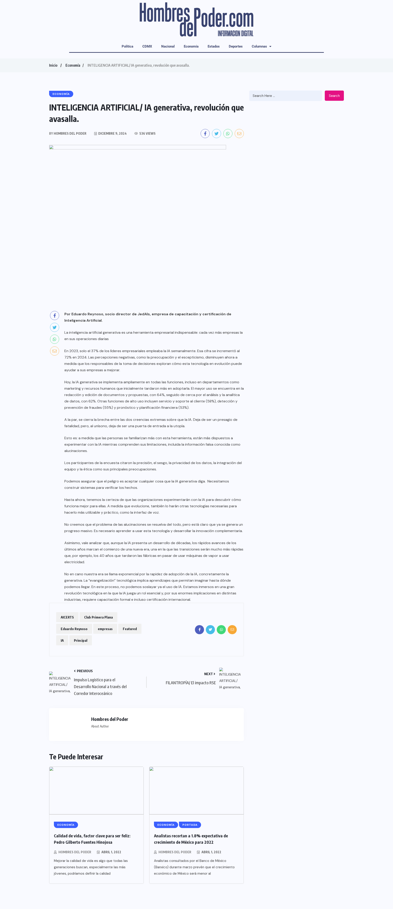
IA (62, 640)
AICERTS (67, 617)
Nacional (168, 46)
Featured (130, 629)
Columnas (259, 46)
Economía (191, 46)
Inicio (53, 65)
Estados (214, 46)
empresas (105, 629)
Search (334, 95)
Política (127, 46)
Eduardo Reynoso (74, 629)
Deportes (236, 46)
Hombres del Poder (74, 852)
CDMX (147, 46)
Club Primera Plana (98, 617)
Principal (80, 640)
